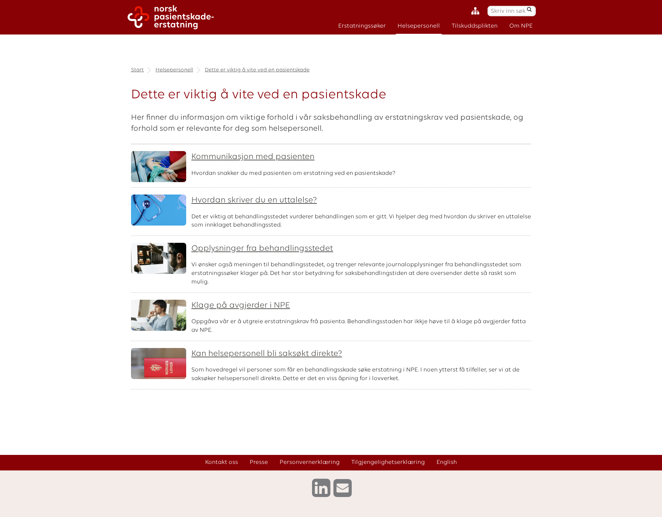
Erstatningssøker (362, 26)
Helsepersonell (419, 26)
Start (137, 70)
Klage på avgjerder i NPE (240, 305)
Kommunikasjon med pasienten (252, 157)
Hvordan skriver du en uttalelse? (254, 200)
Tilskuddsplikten (475, 26)
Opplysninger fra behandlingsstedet (262, 249)
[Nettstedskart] (477, 11)
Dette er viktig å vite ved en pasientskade (257, 70)
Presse (259, 462)
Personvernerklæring (310, 462)
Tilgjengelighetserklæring (388, 462)
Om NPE (521, 26)
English (447, 462)
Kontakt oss (221, 462)
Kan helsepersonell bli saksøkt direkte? (266, 354)
